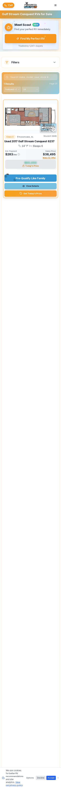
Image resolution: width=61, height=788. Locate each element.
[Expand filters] (54, 62)
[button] (30, 35)
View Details (32, 186)
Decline (40, 778)
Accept (51, 778)
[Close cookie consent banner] (58, 778)
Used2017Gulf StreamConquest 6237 (29, 141)
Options (30, 778)
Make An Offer (49, 158)
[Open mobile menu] (55, 5)
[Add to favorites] (54, 130)
